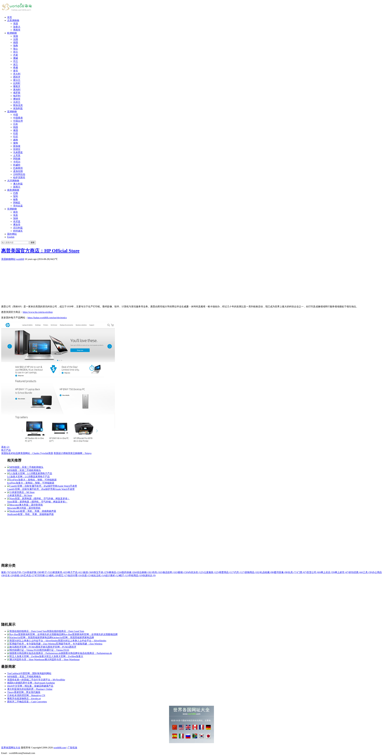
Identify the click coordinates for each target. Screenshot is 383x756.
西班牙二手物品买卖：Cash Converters (27, 701)
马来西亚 (18, 152)
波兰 (15, 64)
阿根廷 (16, 202)
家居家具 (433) (60, 572)
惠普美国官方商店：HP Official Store (40, 250)
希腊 (15, 67)
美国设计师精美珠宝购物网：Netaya (72, 453)
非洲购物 (12, 209)
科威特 (16, 165)
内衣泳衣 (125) (196, 572)
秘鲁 (15, 199)
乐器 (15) (86, 575)
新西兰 (16, 187)
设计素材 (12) (112, 575)
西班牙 (16, 77)
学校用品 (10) (136, 575)
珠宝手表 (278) (101, 572)
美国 (15, 23)
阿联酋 (16, 158)
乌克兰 (16, 102)
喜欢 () (5, 447)
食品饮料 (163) (170, 572)
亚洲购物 (12, 111)
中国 (15, 114)
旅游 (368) (88, 572)
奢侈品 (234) (115, 572)
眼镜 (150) (183, 572)
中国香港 (18, 118)
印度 (15, 133)
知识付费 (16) (75, 575)
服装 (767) (6, 572)
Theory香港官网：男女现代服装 (23, 692)
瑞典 (15, 45)
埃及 (15, 215)
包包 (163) (157, 572)
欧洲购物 (12, 33)
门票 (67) (302, 572)
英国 (15, 36)
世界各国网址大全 (10, 747)
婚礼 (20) (54, 575)
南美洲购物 (13, 190)
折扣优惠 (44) (356, 572)
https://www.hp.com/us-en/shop (38, 312)
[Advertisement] (91, 282)
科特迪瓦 (18, 231)
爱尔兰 (16, 80)
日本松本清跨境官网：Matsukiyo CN (26, 695)
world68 (20, 259)
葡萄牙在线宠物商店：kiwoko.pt (24, 698)
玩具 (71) (292, 572)
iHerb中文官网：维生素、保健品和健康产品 (30, 686)
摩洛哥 (16, 224)
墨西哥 (16, 30)
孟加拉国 (18, 171)
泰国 (15, 130)
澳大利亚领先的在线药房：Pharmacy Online (29, 689)
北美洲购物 (13, 20)
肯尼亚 (16, 221)
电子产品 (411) (75, 572)
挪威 (15, 58)
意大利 (16, 74)
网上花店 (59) (328, 572)
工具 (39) (367, 572)
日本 (15, 124)
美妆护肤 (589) (34, 572)
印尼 (15, 136)
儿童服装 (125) (211, 572)
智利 (15, 196)
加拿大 (16, 26)
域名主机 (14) (98, 575)
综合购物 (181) (144, 572)
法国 (15, 39)
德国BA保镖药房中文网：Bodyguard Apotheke (31, 683)
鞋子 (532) (47, 572)
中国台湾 (18, 121)
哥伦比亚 (18, 205)
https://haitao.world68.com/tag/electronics (47, 317)
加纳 (15, 218)
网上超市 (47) (342, 572)
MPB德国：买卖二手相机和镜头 (24, 676)
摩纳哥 (16, 99)
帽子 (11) (124, 575)
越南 (15, 139)
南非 (15, 212)
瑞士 (15, 48)
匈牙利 (16, 96)
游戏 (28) (19, 575)
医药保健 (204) (129, 572)
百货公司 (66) (314, 572)
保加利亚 (18, 108)
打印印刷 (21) (42, 575)
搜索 (33, 242)
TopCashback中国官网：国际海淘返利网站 (29, 673)
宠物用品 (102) (252, 572)
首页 (9, 17)
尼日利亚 (18, 227)
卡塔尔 (16, 161)
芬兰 (15, 61)
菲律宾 (16, 149)
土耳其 (16, 155)
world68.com (59, 747)
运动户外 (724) (19, 572)
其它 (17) (63, 575)
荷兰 (15, 52)
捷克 (15, 70)
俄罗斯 (16, 92)
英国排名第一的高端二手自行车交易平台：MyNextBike (36, 679)
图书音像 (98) (281, 572)
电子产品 (6, 450)
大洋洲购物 (13, 180)
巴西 (15, 193)
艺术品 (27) (29, 575)
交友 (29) (9, 575)
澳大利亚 (18, 183)
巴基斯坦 (18, 168)
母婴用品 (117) (226, 572)
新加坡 (16, 146)
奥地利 (16, 89)
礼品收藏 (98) (267, 572)
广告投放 (72, 747)
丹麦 (15, 55)
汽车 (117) (239, 572)
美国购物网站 (8, 259)
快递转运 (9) (149, 575)
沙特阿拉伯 (19, 174)
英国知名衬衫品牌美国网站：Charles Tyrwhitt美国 (27, 453)
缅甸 (15, 143)
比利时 (16, 83)
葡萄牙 (16, 86)
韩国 (15, 127)
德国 (15, 42)
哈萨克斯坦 (19, 177)
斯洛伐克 (18, 105)
